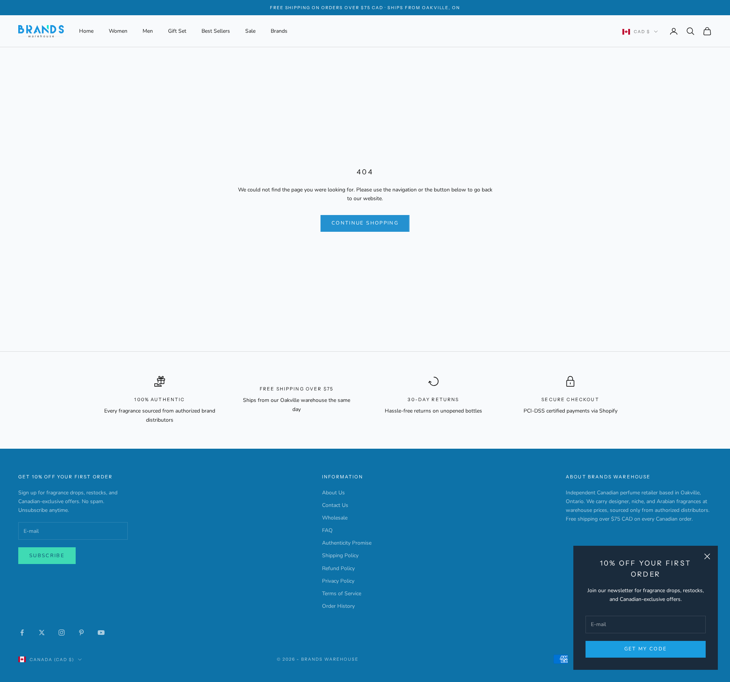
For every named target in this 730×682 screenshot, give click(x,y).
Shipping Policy (340, 555)
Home (86, 31)
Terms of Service (341, 593)
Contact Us (335, 505)
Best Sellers (216, 31)
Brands (279, 31)
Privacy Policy (338, 581)
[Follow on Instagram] (61, 632)
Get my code (645, 648)
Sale (250, 31)
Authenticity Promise (346, 543)
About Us (333, 492)
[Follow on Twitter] (42, 632)
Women (118, 31)
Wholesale (335, 517)
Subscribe (47, 555)
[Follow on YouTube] (101, 632)
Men (148, 31)
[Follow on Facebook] (22, 632)
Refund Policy (338, 568)
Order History (338, 606)
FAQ (327, 530)
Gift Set (177, 31)
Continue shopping (365, 223)
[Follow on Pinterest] (81, 632)
